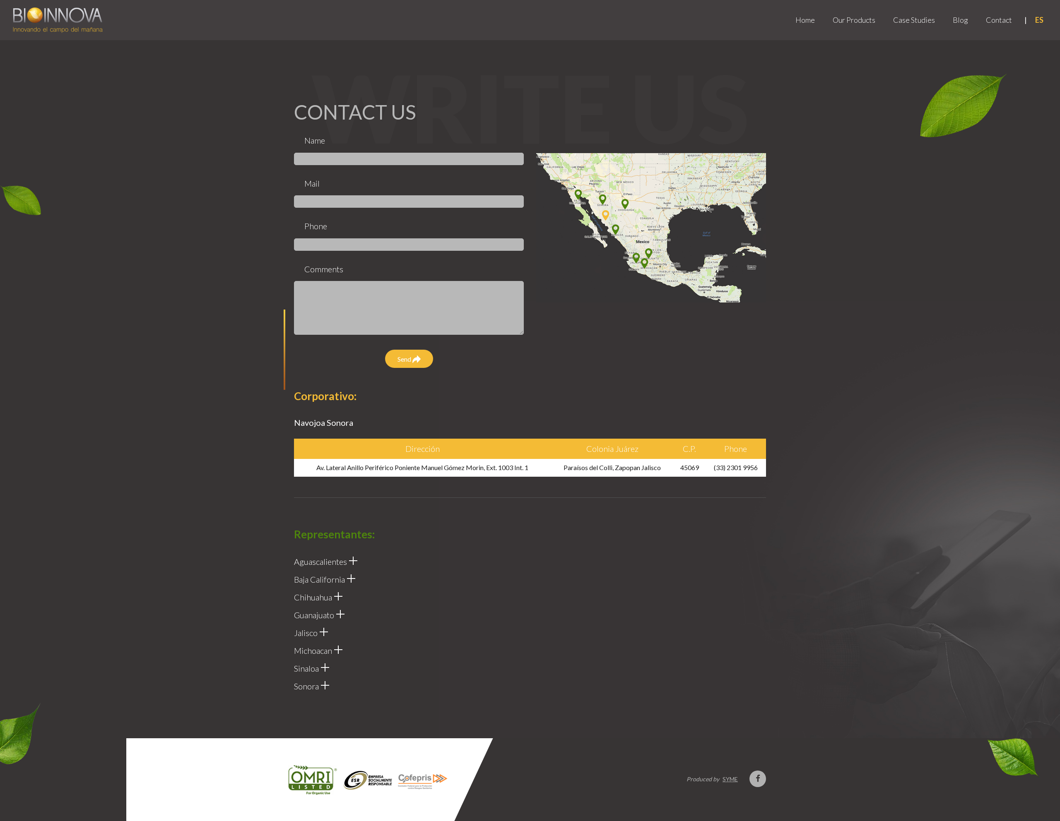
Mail (312, 183)
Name (314, 140)
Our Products (854, 19)
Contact (999, 19)
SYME (730, 779)
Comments (323, 269)
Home (805, 19)
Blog (960, 19)
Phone (315, 226)
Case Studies (914, 19)
